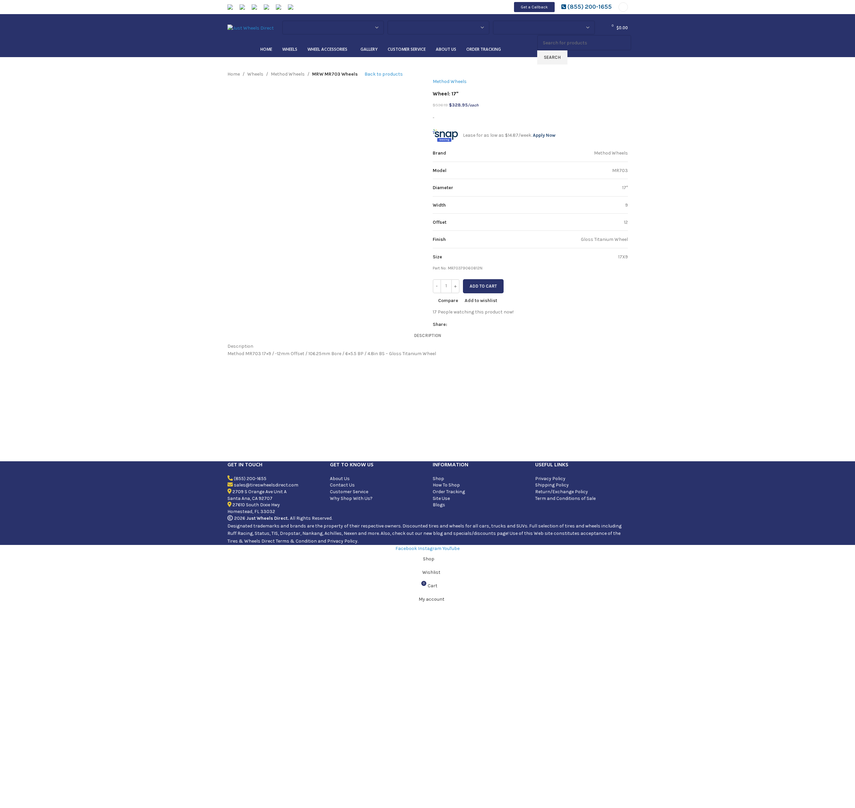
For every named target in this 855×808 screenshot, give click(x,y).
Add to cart (483, 286)
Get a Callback (534, 7)
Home (233, 74)
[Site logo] (250, 28)
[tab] (427, 336)
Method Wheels (288, 74)
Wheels (255, 74)
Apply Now (544, 135)
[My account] (623, 7)
